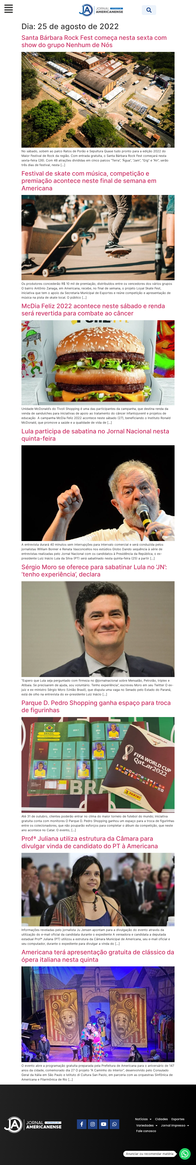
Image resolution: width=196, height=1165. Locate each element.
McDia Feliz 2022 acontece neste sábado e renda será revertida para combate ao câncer (93, 309)
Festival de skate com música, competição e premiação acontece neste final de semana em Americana (88, 181)
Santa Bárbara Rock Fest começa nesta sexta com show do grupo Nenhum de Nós (94, 41)
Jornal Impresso (173, 1125)
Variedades (145, 1125)
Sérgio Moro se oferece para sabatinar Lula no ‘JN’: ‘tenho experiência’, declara (94, 570)
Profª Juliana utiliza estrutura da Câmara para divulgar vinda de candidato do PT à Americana (89, 842)
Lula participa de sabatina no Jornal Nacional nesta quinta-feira (95, 434)
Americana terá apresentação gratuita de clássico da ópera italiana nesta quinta (97, 955)
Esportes (178, 1119)
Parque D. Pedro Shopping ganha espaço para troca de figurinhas (96, 706)
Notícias (141, 1119)
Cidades (161, 1119)
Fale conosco (146, 1131)
